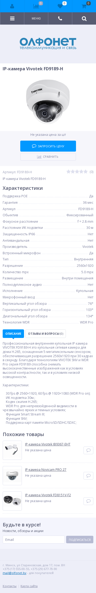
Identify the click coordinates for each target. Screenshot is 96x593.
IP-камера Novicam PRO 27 (45, 470)
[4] (81, 172)
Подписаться (80, 540)
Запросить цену (51, 146)
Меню (36, 18)
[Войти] (12, 6)
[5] (85, 172)
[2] (73, 172)
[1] (68, 172)
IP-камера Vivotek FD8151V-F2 (48, 495)
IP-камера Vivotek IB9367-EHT (47, 444)
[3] (77, 172)
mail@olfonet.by (14, 573)
